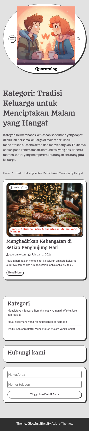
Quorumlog (46, 68)
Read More (15, 272)
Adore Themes (62, 423)
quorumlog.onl (18, 254)
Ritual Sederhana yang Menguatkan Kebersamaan (37, 321)
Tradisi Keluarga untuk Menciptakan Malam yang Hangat (43, 230)
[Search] (78, 39)
